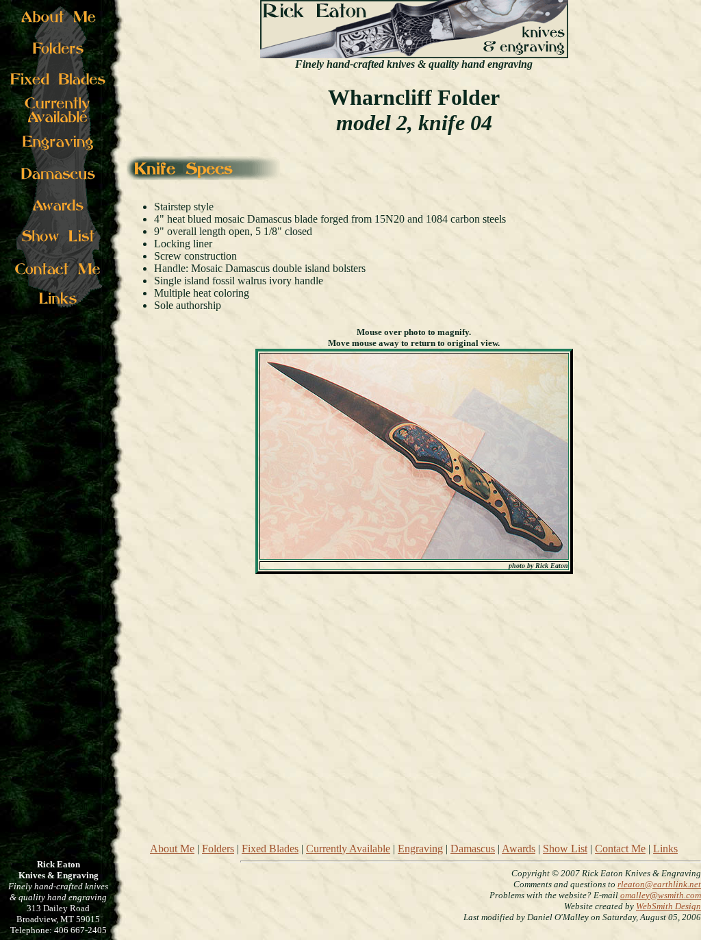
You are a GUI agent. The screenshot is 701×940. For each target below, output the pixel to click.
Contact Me (620, 848)
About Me (172, 848)
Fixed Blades (270, 848)
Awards (518, 848)
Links (665, 848)
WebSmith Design (668, 906)
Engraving (420, 848)
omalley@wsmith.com (660, 895)
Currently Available (348, 848)
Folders (218, 848)
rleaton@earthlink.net (659, 884)
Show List (565, 848)
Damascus (472, 848)
